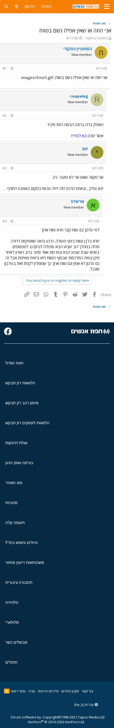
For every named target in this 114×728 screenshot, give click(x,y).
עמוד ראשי (18, 691)
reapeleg (79, 96)
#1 (5, 68)
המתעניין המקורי (96, 38)
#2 (5, 115)
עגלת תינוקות (16, 442)
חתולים (11, 662)
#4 (5, 221)
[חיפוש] (6, 6)
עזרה (31, 691)
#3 (5, 168)
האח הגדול (14, 363)
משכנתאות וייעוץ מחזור (24, 562)
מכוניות (11, 502)
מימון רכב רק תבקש (21, 403)
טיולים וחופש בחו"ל (21, 542)
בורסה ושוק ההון (19, 462)
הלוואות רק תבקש (20, 383)
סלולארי (12, 622)
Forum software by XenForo (48, 719)
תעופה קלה (15, 522)
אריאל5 (77, 201)
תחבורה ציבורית (18, 582)
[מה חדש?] (16, 6)
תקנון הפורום (70, 691)
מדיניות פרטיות (48, 691)
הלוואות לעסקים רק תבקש (27, 423)
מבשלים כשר (16, 642)
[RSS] (7, 691)
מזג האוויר (13, 482)
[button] (106, 6)
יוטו (85, 148)
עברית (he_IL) (84, 704)
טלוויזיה (11, 602)
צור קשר (87, 691)
